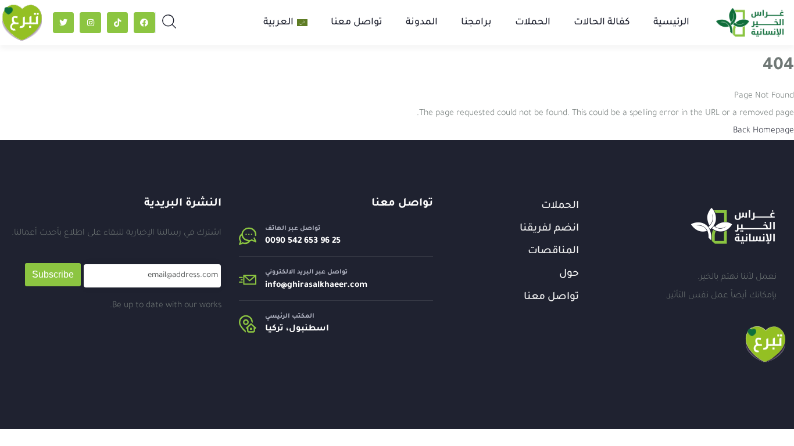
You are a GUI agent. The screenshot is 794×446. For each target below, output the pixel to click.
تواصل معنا (356, 22)
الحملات (532, 22)
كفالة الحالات (602, 22)
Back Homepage (763, 131)
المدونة (422, 22)
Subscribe (53, 274)
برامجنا (476, 22)
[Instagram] (90, 22)
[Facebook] (144, 22)
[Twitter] (63, 22)
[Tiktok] (117, 22)
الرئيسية (671, 22)
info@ (276, 285)
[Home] (733, 226)
